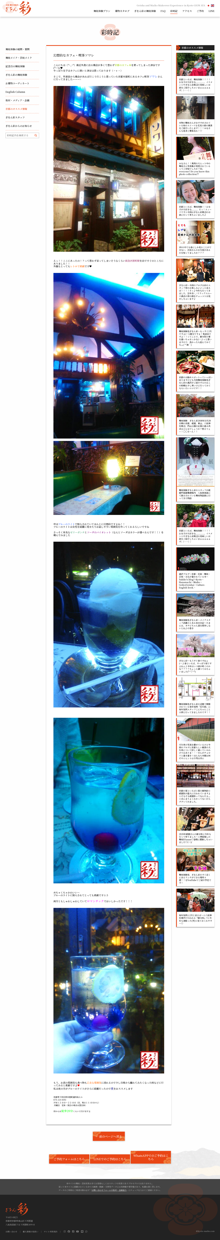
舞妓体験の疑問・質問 (17, 49)
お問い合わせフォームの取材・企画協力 (109, 1190)
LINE (211, 11)
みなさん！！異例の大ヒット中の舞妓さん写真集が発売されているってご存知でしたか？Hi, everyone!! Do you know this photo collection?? (194, 169)
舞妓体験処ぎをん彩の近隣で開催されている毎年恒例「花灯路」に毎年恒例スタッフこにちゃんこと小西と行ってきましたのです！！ (194, 708)
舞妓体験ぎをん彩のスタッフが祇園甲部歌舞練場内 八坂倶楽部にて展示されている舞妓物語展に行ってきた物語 (194, 494)
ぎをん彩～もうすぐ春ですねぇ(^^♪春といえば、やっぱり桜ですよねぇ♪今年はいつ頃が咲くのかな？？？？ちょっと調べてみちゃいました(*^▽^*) (195, 666)
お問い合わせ (11, 1232)
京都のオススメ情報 (16, 109)
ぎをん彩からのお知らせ (19, 126)
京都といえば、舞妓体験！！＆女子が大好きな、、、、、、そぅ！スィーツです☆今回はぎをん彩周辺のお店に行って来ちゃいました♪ (195, 210)
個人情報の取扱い (30, 1232)
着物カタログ (122, 11)
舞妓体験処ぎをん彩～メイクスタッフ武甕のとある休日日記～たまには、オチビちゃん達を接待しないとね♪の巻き (194, 624)
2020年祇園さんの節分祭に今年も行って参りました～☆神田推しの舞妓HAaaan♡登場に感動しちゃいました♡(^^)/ (195, 838)
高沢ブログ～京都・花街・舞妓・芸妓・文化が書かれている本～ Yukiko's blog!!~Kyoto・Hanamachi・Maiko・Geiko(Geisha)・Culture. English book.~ (194, 580)
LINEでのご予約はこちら (110, 1159)
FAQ (163, 11)
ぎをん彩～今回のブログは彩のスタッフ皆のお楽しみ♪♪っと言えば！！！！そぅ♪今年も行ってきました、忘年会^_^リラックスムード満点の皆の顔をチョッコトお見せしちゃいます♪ (195, 292)
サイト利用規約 (50, 1232)
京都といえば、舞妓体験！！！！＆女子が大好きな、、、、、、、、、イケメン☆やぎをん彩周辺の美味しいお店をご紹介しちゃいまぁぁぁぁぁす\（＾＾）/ (195, 85)
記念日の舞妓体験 (15, 66)
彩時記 (173, 11)
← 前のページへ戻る (109, 1136)
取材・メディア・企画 (17, 100)
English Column (15, 92)
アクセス (187, 11)
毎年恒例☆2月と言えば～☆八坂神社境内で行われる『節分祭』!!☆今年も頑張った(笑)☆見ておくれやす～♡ (195, 919)
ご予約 (200, 11)
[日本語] (208, 5)
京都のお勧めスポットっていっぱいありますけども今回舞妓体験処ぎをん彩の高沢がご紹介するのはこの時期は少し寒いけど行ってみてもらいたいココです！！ (195, 383)
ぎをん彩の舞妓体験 (145, 11)
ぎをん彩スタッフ (15, 117)
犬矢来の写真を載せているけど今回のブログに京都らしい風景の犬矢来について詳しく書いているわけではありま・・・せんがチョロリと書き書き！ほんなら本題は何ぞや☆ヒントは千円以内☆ (194, 751)
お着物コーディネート (17, 83)
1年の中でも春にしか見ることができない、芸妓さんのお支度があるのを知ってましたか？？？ (195, 250)
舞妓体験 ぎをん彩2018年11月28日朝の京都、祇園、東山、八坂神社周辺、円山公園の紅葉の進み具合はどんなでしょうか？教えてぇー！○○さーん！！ (195, 426)
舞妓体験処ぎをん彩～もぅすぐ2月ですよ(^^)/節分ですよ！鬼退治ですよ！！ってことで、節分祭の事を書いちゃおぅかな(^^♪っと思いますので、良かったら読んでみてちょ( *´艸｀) (195, 338)
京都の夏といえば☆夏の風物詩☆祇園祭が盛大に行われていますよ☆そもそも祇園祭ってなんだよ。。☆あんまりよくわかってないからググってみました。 (195, 796)
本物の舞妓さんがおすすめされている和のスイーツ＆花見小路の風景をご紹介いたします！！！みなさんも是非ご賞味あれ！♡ (195, 126)
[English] (212, 5)
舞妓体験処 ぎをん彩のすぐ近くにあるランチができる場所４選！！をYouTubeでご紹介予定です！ (195, 878)
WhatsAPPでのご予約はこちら (150, 1157)
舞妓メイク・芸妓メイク (19, 57)
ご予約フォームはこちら (69, 1159)
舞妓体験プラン (102, 11)
